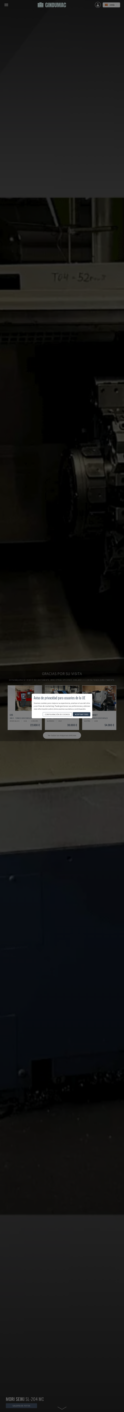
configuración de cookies (57, 714)
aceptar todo (81, 714)
